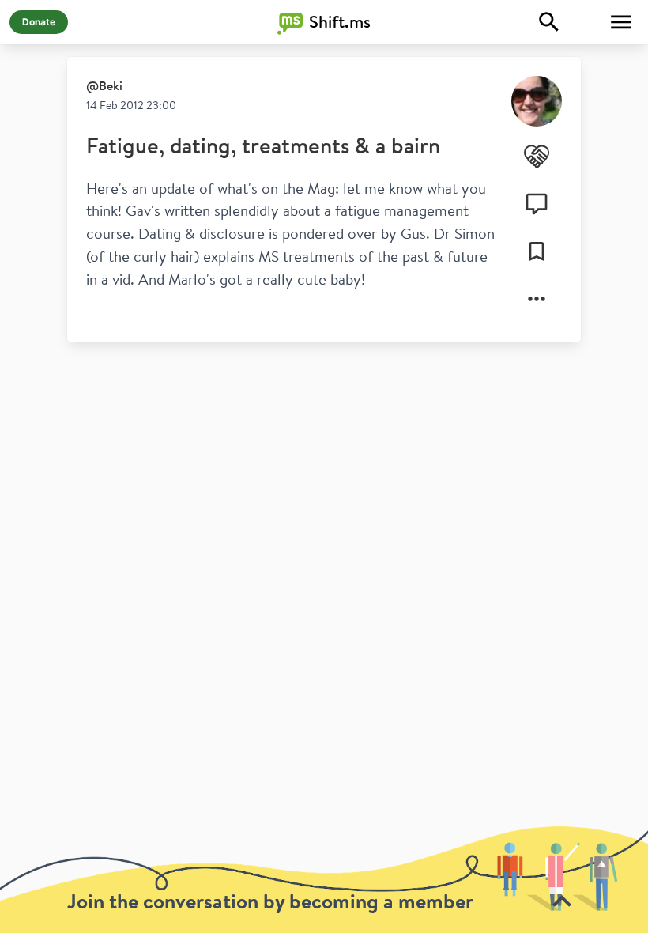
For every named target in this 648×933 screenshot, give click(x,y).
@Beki (104, 85)
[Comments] (536, 204)
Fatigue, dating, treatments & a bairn (263, 145)
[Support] (536, 156)
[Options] (536, 299)
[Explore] (549, 22)
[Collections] (536, 251)
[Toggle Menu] (621, 22)
